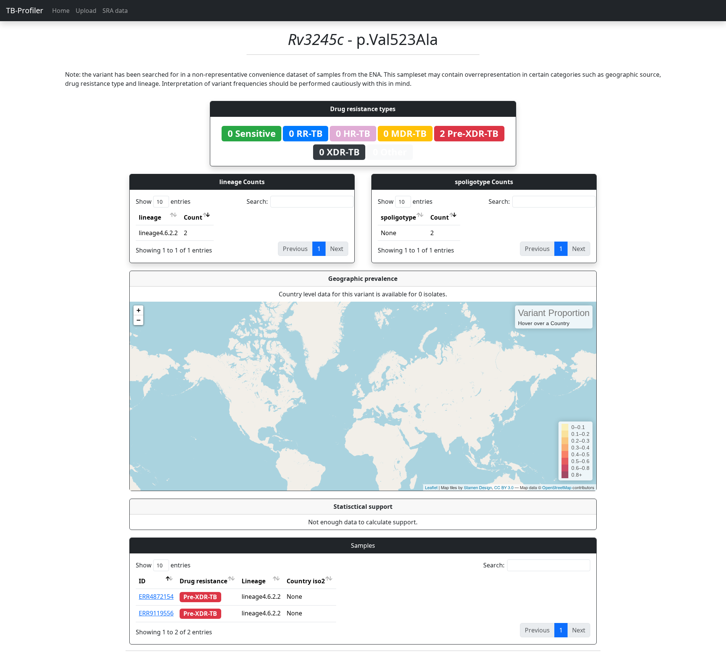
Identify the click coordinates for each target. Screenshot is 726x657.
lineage (150, 217)
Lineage (253, 581)
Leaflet (431, 487)
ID (142, 581)
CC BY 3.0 (503, 487)
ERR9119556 (156, 613)
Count (193, 217)
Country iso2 (306, 581)
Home (61, 10)
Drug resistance (203, 581)
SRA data (115, 10)
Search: (257, 201)
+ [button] (139, 310)
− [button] (139, 320)
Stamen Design (478, 487)
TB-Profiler (24, 10)
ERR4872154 (156, 596)
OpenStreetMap (556, 487)
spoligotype (398, 217)
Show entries (163, 201)
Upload (86, 10)
